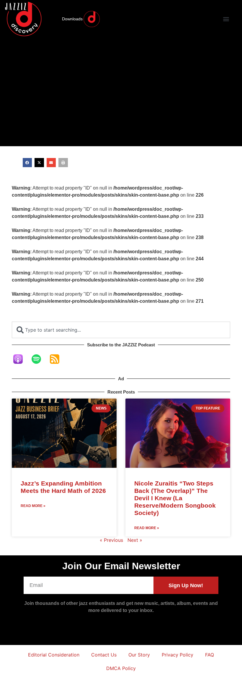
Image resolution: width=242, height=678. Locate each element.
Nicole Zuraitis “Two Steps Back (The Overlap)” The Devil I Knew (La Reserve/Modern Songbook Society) (175, 498)
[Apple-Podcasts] (21, 359)
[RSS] (57, 359)
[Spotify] (39, 359)
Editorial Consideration (53, 655)
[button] (226, 19)
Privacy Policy (177, 655)
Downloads (72, 19)
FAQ (209, 655)
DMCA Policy (121, 668)
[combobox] (121, 330)
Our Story (139, 655)
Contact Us (104, 655)
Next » (134, 540)
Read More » (33, 506)
